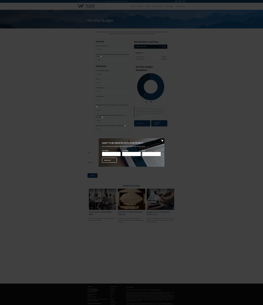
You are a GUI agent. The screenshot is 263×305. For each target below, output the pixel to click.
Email (143, 150)
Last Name (125, 150)
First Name (105, 150)
